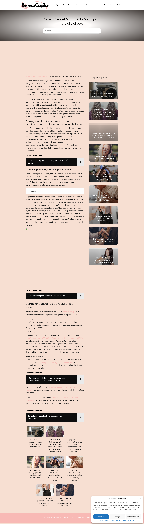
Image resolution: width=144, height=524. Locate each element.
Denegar (117, 517)
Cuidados (79, 5)
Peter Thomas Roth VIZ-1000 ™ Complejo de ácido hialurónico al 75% (54, 338)
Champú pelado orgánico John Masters (57, 362)
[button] (140, 498)
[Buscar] (97, 30)
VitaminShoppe (69, 312)
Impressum (131, 520)
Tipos (58, 5)
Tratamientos (101, 5)
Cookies (88, 517)
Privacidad (80, 517)
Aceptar (101, 517)
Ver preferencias (133, 517)
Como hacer (68, 5)
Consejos (89, 5)
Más (111, 5)
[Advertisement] (72, 58)
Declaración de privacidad (119, 520)
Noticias (120, 5)
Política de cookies (105, 520)
